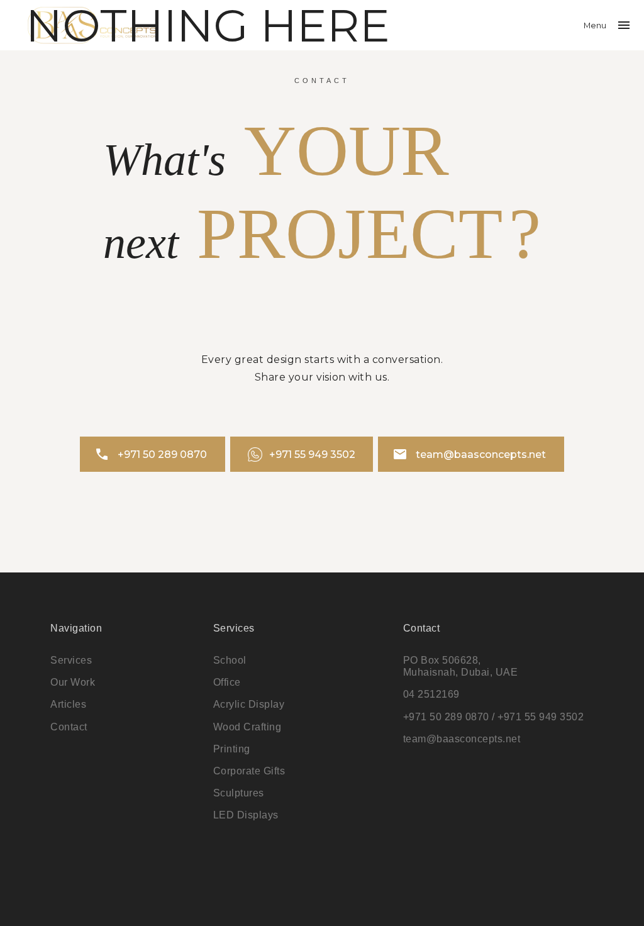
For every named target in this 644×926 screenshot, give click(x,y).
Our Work (72, 682)
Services (71, 660)
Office (227, 682)
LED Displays (246, 815)
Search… (21, 19)
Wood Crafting (247, 727)
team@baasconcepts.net (469, 454)
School (230, 660)
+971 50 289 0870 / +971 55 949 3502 (493, 716)
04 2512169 (431, 694)
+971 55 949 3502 (312, 454)
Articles (68, 704)
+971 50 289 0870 (150, 454)
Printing (231, 749)
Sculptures (238, 793)
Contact (68, 727)
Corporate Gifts (249, 771)
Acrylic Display (249, 704)
